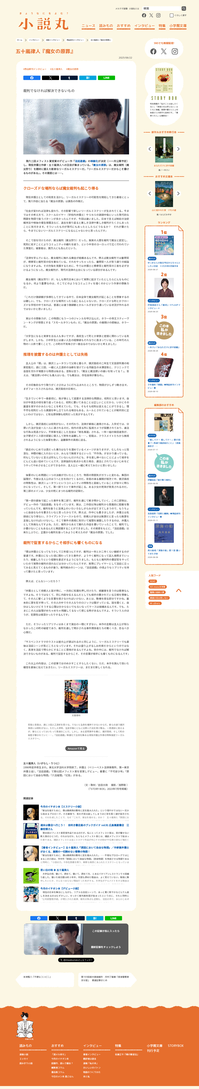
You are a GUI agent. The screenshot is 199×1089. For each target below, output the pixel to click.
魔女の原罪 (73, 69)
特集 (162, 25)
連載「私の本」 (90, 1063)
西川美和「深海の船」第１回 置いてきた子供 (164, 552)
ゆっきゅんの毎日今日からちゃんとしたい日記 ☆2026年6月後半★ (164, 264)
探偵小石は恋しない (159, 597)
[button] (150, 149)
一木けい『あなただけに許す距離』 (164, 347)
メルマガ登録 (121, 8)
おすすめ (123, 25)
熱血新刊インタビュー (75, 40)
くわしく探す (180, 15)
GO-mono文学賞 (157, 586)
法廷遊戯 (80, 161)
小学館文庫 (178, 25)
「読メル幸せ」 (59, 1054)
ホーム (19, 40)
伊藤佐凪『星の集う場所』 (160, 479)
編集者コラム (57, 1067)
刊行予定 (153, 1050)
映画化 (94, 161)
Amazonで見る (76, 748)
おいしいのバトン (92, 1067)
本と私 (86, 1076)
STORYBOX (175, 1045)
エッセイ (23, 1058)
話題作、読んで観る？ (62, 1063)
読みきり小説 (25, 1063)
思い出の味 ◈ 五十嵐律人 (54, 870)
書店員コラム (57, 1072)
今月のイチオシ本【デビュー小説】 (60, 888)
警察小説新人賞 (157, 592)
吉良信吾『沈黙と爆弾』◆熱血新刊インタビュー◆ (164, 515)
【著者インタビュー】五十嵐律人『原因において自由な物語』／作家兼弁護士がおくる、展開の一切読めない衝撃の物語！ (84, 849)
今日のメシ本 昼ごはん (62, 1076)
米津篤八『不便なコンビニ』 (37, 976)
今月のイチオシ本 (60, 1058)
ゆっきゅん (155, 603)
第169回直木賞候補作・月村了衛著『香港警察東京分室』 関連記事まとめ (105, 978)
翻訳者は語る (89, 1058)
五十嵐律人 (57, 69)
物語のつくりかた (92, 1072)
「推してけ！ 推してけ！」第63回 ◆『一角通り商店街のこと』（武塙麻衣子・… (164, 443)
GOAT (152, 581)
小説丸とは (134, 8)
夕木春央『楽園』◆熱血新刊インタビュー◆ (164, 386)
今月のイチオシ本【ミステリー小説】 (61, 806)
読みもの (106, 25)
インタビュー (144, 25)
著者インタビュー (53, 40)
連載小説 (23, 1054)
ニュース (88, 25)
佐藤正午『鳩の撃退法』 (127, 1054)
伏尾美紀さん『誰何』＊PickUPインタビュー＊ (164, 307)
